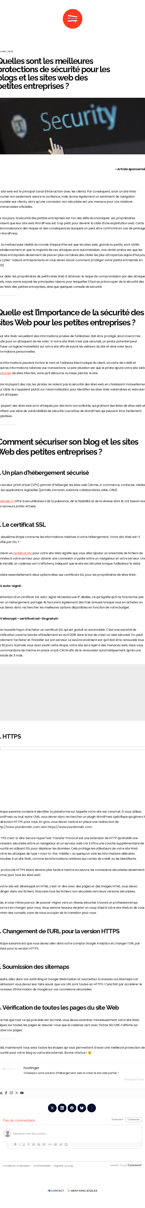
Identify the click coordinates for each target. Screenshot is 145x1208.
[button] (11, 19)
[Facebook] (6, 1093)
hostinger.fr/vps (134, 1079)
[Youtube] (22, 1093)
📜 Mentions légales (82, 1191)
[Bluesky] (81, 1108)
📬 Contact (56, 1191)
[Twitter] (16, 1093)
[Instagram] (11, 1093)
